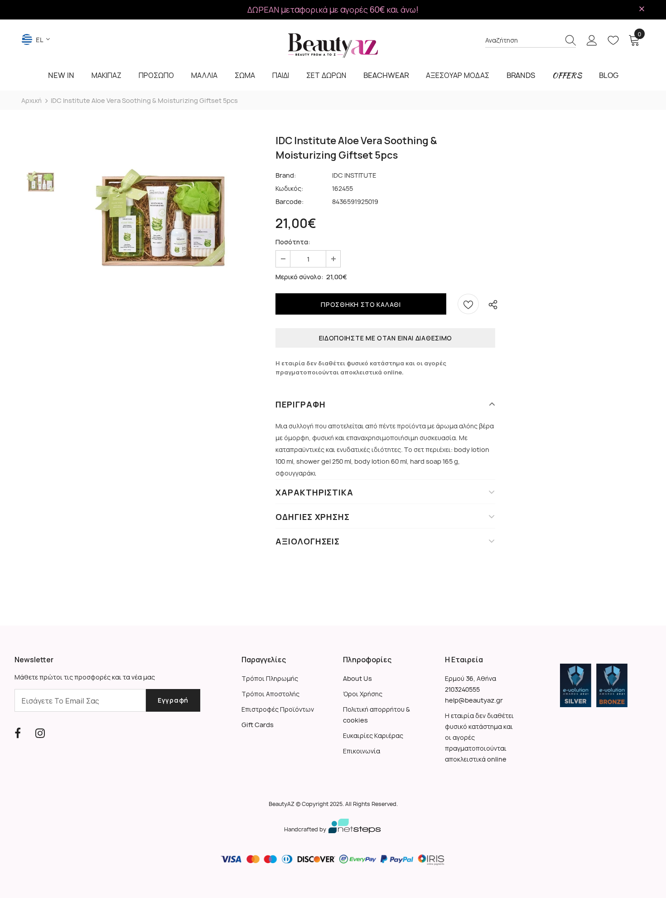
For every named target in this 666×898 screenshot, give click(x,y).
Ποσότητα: (292, 242)
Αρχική (31, 100)
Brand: (285, 175)
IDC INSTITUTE (354, 175)
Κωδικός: (289, 188)
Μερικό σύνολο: (299, 276)
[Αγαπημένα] (468, 304)
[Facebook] (17, 733)
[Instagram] (40, 733)
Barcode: (289, 201)
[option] (160, 226)
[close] (641, 9)
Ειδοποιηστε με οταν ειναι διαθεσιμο (386, 338)
